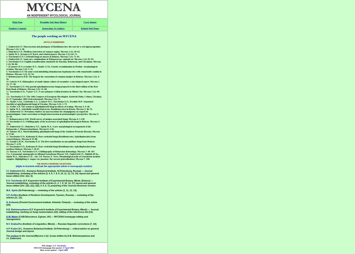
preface (15, 236)
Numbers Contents (17, 28)
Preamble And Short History (53, 22)
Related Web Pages (90, 28)
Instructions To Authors (53, 28)
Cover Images (90, 22)
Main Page (17, 22)
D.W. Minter (12, 217)
